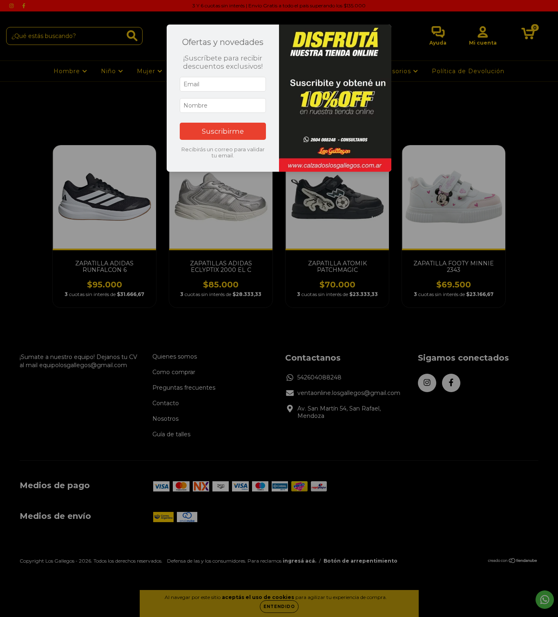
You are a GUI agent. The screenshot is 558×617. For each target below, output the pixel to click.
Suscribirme (223, 131)
